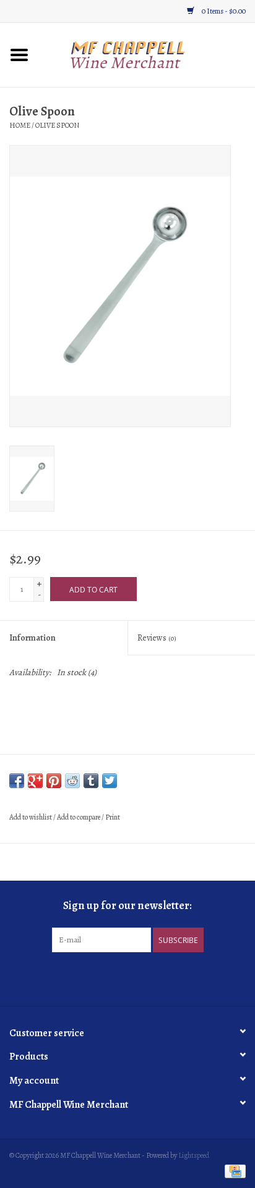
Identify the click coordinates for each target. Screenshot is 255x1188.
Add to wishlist (30, 817)
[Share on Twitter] (109, 780)
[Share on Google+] (35, 780)
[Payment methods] (233, 1171)
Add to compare (79, 817)
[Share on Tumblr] (91, 780)
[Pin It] (53, 780)
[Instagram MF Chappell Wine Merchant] (139, 977)
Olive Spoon (57, 125)
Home (19, 125)
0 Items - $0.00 (223, 11)
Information (32, 638)
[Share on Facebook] (16, 780)
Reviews (156, 638)
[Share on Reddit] (72, 780)
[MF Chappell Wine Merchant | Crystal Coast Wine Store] (147, 54)
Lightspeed (193, 1155)
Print (112, 817)
